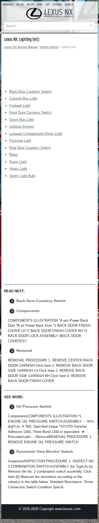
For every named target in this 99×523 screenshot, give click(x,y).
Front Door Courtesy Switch (30, 112)
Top (47, 4)
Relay (13, 155)
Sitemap (57, 4)
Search (69, 4)
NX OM (20, 4)
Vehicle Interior (49, 46)
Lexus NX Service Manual (20, 46)
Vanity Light (18, 169)
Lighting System (21, 126)
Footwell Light (19, 106)
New (39, 4)
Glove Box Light (21, 120)
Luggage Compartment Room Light (35, 134)
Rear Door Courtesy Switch (30, 148)
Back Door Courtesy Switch (30, 92)
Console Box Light (23, 98)
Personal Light (20, 141)
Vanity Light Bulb (22, 176)
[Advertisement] (49, 70)
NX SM (30, 4)
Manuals (8, 4)
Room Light (18, 162)
